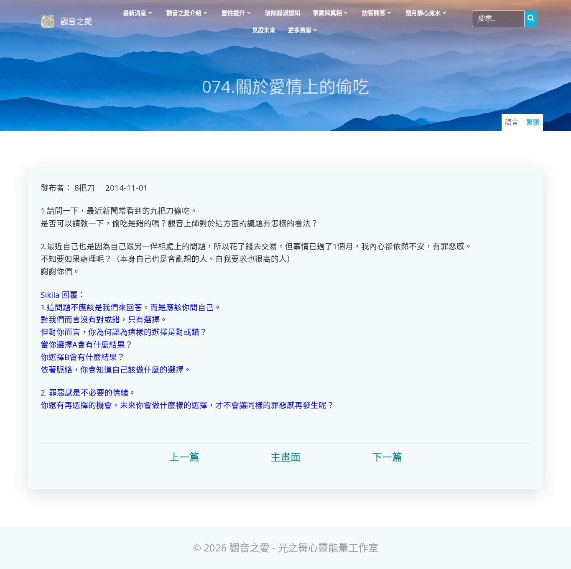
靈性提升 (233, 13)
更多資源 (299, 30)
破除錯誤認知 (282, 13)
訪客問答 (373, 13)
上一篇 (184, 457)
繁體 (533, 122)
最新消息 (134, 13)
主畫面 (285, 457)
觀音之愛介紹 (183, 13)
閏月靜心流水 (423, 13)
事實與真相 (327, 13)
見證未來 (263, 30)
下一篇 (387, 457)
